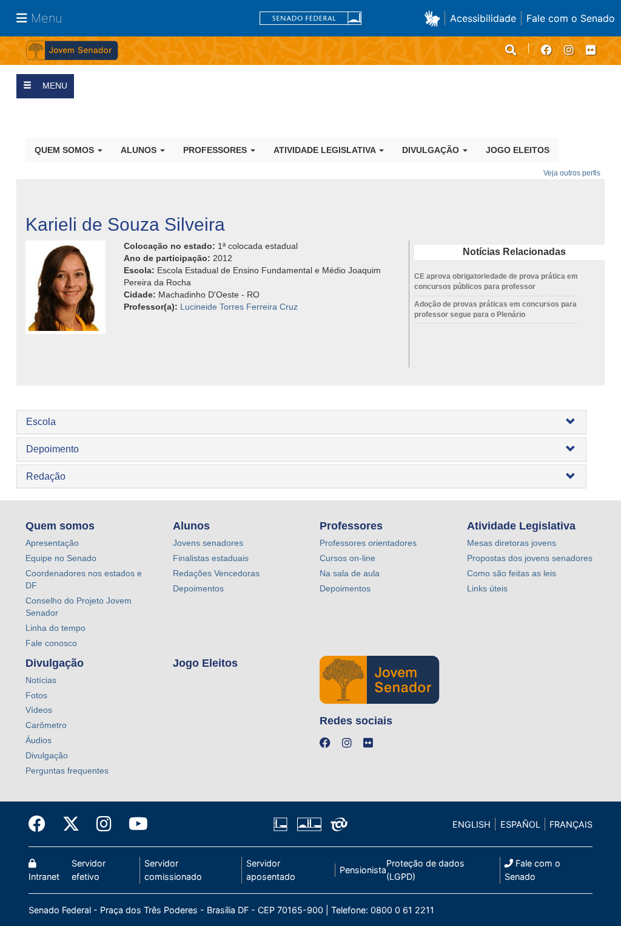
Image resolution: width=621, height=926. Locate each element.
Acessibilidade (483, 18)
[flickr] (591, 50)
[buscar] (510, 50)
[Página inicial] (167, 50)
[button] (435, 18)
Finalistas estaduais (211, 558)
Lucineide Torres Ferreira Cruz (239, 307)
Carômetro (46, 725)
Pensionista (363, 870)
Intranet (44, 876)
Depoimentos (198, 588)
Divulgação (46, 755)
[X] (71, 824)
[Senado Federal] (310, 19)
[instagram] (569, 50)
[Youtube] (134, 824)
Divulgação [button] (432, 150)
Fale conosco (51, 643)
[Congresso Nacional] (309, 824)
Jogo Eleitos (517, 150)
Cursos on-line (347, 558)
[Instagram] (104, 824)
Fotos (36, 695)
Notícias (40, 680)
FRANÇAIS (570, 824)
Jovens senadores (208, 543)
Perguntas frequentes (67, 770)
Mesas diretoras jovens (511, 543)
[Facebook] (41, 824)
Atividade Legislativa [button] (326, 150)
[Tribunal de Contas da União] (336, 824)
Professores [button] (216, 150)
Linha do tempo (55, 628)
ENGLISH (471, 824)
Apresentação (52, 543)
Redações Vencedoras (216, 573)
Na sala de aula (350, 573)
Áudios (38, 740)
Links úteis (487, 588)
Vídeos (38, 710)
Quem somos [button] (65, 150)
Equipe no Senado (60, 558)
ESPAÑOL (520, 824)
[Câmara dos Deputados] (283, 824)
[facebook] (546, 50)
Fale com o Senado (570, 18)
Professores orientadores (368, 543)
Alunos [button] (140, 150)
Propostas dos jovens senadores (529, 558)
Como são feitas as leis (511, 573)
